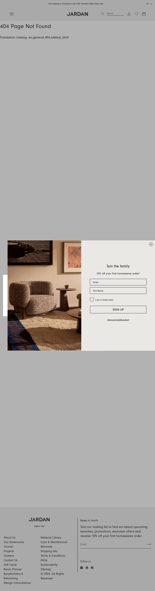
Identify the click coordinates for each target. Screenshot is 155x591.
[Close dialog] (151, 244)
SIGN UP (118, 309)
